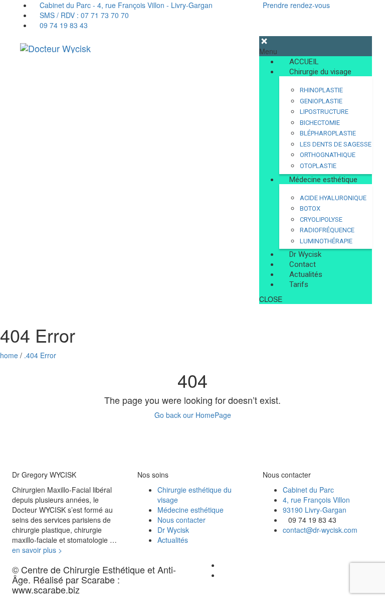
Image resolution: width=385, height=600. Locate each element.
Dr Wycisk (173, 530)
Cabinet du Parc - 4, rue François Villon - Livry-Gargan (125, 5)
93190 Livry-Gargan (314, 510)
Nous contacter (181, 520)
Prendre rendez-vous (296, 5)
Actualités (172, 540)
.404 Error (40, 355)
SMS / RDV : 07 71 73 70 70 (83, 15)
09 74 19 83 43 (63, 25)
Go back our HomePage (192, 415)
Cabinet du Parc (308, 490)
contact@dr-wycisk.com (320, 530)
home (9, 355)
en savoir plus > (37, 550)
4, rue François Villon (316, 500)
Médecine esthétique (190, 510)
